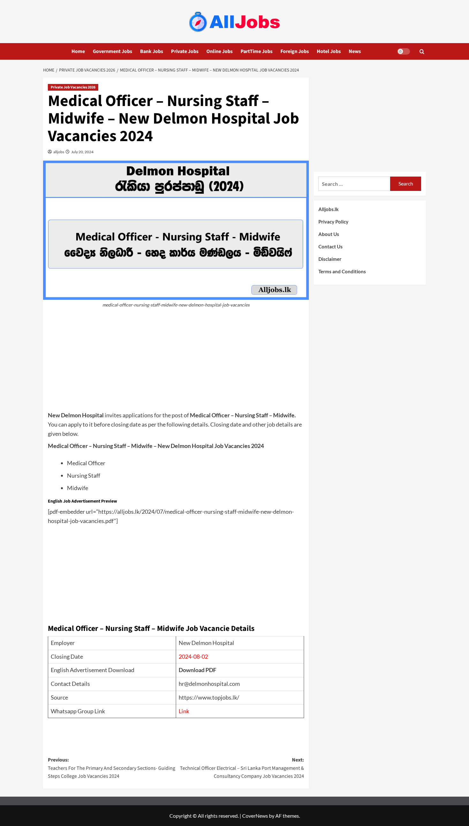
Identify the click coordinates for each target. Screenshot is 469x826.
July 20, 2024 (82, 151)
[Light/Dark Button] (403, 51)
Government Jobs (112, 51)
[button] (422, 51)
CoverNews (255, 816)
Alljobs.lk (328, 209)
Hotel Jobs (329, 51)
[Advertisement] (176, 362)
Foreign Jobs (294, 51)
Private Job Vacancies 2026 (73, 87)
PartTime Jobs (256, 51)
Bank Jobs (151, 51)
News (355, 51)
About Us (328, 234)
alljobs (58, 151)
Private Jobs (184, 51)
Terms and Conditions (342, 271)
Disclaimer (329, 259)
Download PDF (197, 669)
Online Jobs (219, 51)
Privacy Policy (333, 221)
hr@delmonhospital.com (209, 683)
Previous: (111, 768)
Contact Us (330, 246)
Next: (242, 768)
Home (78, 51)
